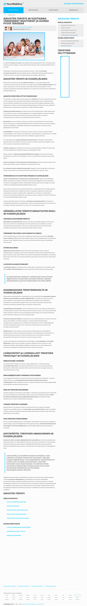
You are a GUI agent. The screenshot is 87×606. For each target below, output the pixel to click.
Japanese (49, 597)
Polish (14, 599)
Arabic (14, 595)
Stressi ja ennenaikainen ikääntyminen (19, 527)
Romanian (28, 599)
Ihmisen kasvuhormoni (14, 535)
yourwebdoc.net (8, 604)
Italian (42, 597)
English (6, 595)
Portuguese (21, 599)
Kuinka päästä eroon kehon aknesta (18, 518)
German (13, 597)
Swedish (56, 599)
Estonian (70, 595)
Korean (63, 597)
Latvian (77, 597)
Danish (56, 595)
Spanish (49, 599)
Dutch (63, 595)
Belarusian (21, 595)
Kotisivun (5, 14)
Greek (21, 597)
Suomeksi (77, 595)
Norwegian (7, 599)
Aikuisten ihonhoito (13, 506)
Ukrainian (77, 599)
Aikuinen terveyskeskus (74, 4)
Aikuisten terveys (13, 10)
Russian (35, 599)
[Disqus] (29, 562)
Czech (49, 595)
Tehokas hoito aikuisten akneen (16, 514)
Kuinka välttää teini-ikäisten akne (17, 510)
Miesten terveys (33, 10)
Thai (63, 599)
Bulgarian (28, 595)
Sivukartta (41, 604)
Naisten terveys (53, 10)
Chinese (35, 595)
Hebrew (27, 597)
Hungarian (35, 597)
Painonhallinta (73, 10)
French (6, 597)
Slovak (42, 599)
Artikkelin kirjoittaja (22, 27)
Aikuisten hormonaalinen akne (16, 502)
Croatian (42, 595)
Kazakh (56, 597)
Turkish (70, 599)
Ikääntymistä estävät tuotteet (16, 531)
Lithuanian (70, 597)
